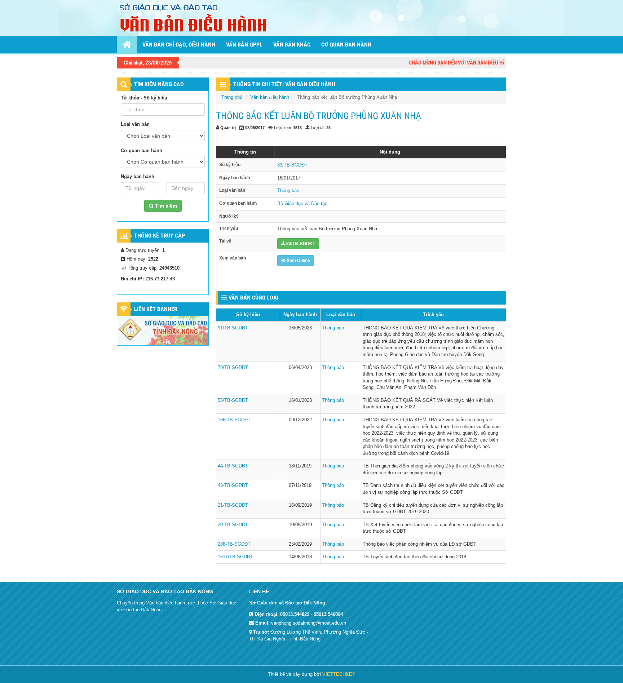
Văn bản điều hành (269, 97)
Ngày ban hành (137, 176)
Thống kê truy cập (159, 235)
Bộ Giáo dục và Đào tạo (302, 203)
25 (328, 127)
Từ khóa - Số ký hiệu (144, 98)
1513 (297, 127)
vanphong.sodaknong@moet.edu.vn (308, 623)
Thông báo (288, 190)
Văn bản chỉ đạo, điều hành (178, 44)
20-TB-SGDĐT (233, 524)
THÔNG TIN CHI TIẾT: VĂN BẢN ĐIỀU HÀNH (284, 84)
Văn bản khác (291, 44)
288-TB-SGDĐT (234, 544)
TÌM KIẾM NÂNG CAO (159, 84)
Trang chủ (231, 97)
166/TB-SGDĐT (234, 419)
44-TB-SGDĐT (233, 466)
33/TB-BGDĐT (292, 165)
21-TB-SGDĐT (233, 505)
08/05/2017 (255, 127)
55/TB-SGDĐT (233, 400)
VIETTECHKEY (338, 674)
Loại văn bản (135, 124)
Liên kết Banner (155, 309)
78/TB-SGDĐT (233, 367)
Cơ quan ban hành (346, 44)
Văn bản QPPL (244, 44)
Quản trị (228, 127)
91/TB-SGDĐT (233, 328)
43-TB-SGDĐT (233, 485)
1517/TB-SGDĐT (235, 556)
